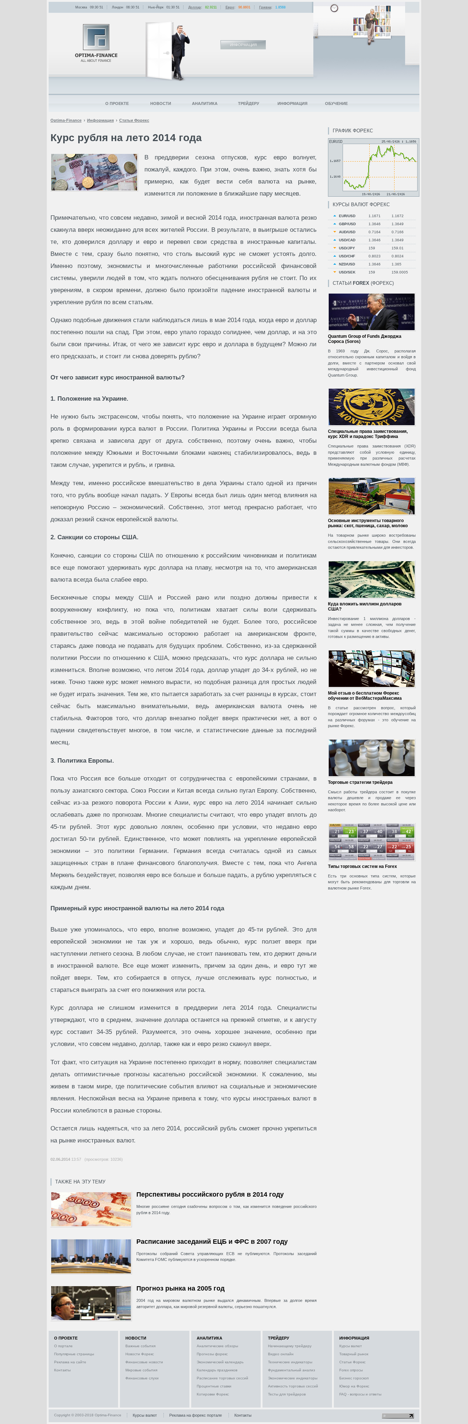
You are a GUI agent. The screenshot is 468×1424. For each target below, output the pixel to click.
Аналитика (205, 103)
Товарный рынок (353, 1354)
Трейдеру (248, 103)
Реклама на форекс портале (195, 1415)
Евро (230, 7)
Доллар (194, 7)
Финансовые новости (144, 1362)
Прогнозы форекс (212, 1354)
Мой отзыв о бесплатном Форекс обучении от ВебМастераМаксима (365, 696)
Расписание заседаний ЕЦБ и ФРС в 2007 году (212, 1241)
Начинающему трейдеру (290, 1346)
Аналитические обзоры (217, 1346)
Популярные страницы (74, 1354)
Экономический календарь (220, 1362)
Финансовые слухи (142, 1378)
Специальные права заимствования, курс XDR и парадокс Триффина (368, 434)
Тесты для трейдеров (287, 1394)
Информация (292, 103)
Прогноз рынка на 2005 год (180, 1288)
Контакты (62, 1370)
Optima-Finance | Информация (96, 43)
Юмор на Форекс (354, 1386)
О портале (63, 1346)
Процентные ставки (214, 1386)
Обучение (336, 103)
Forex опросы (351, 1370)
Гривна (265, 7)
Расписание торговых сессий (222, 1378)
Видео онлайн (281, 1354)
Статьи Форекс (352, 1362)
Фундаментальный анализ (291, 1370)
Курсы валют (350, 1346)
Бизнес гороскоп (354, 1378)
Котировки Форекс (213, 1394)
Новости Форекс (139, 1354)
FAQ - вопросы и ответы (360, 1394)
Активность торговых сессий (293, 1386)
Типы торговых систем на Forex (362, 866)
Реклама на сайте (70, 1362)
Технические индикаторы (290, 1362)
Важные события (140, 1346)
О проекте (117, 103)
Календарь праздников (217, 1370)
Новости (160, 103)
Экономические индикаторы (292, 1378)
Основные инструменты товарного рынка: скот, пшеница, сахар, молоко (368, 523)
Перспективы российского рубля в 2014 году (210, 1194)
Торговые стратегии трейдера (360, 782)
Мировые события (141, 1370)
